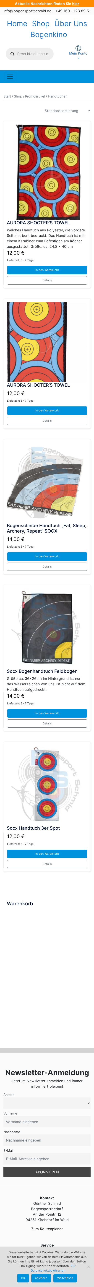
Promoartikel (35, 96)
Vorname (10, 1113)
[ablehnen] (88, 1266)
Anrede (8, 1095)
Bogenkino (48, 34)
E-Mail (8, 1150)
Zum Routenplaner (47, 1229)
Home (17, 23)
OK (23, 1278)
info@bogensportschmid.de (27, 11)
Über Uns (70, 23)
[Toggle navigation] (10, 76)
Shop (41, 23)
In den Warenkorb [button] (47, 270)
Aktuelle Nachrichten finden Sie (47, 3)
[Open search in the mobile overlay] (29, 53)
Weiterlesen (65, 1278)
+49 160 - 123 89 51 (73, 11)
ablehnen (41, 1278)
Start (7, 96)
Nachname (11, 1132)
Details (47, 280)
